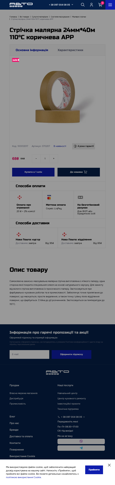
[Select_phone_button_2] (72, 4)
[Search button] (83, 5)
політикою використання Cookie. (24, 477)
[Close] (109, 465)
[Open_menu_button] (110, 5)
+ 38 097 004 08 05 (59, 4)
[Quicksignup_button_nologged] (91, 5)
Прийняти (94, 469)
